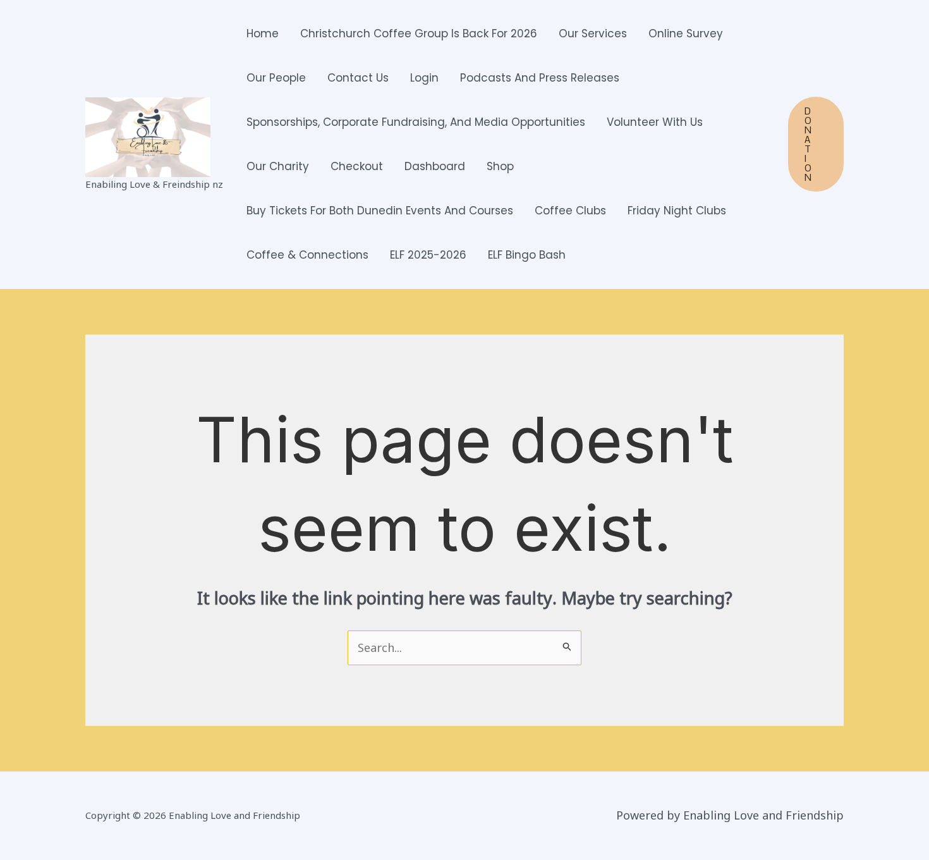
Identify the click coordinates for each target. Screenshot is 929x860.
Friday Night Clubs (677, 210)
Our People (276, 77)
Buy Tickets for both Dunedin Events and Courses (379, 210)
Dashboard (434, 166)
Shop (500, 166)
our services (593, 33)
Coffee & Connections (307, 254)
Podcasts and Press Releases (539, 77)
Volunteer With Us (655, 122)
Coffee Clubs (570, 210)
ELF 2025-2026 (428, 254)
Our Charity (277, 166)
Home (262, 33)
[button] (816, 144)
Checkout (357, 166)
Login (424, 77)
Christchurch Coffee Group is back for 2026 (418, 33)
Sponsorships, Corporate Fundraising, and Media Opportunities (415, 122)
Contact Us (358, 77)
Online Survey (685, 33)
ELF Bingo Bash (527, 254)
